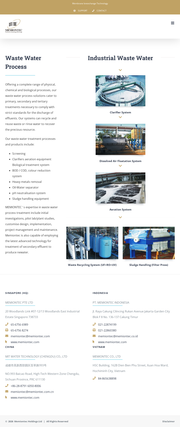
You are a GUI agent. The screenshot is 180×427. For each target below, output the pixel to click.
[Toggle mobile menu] (173, 23)
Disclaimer (168, 421)
